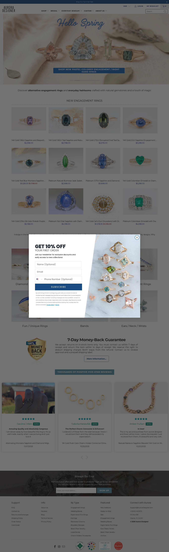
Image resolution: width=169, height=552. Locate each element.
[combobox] (39, 279)
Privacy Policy (50, 305)
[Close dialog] (137, 237)
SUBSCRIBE (58, 286)
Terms (57, 305)
